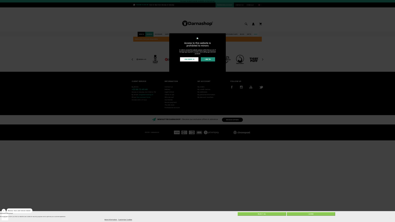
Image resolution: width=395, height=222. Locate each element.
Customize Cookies (125, 220)
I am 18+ (208, 59)
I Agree (311, 214)
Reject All (262, 214)
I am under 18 (189, 59)
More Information (111, 220)
